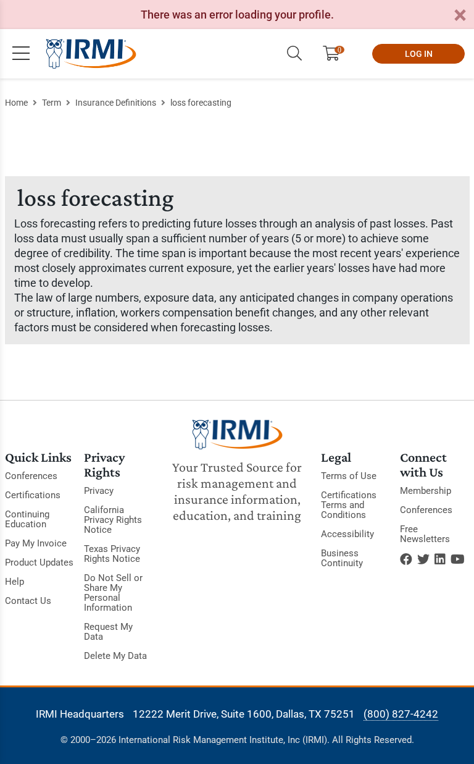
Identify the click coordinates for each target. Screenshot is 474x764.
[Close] (460, 16)
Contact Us (28, 600)
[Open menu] (21, 54)
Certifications (32, 495)
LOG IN (419, 54)
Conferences (31, 476)
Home (16, 103)
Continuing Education (27, 519)
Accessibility (347, 534)
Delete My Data (115, 655)
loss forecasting (200, 103)
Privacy (99, 490)
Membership (425, 490)
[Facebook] (406, 559)
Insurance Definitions (115, 103)
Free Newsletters (425, 534)
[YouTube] (458, 559)
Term (51, 103)
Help (14, 581)
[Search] (294, 54)
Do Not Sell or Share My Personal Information (113, 592)
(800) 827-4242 (401, 714)
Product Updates (39, 562)
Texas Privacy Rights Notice (112, 553)
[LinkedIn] (440, 559)
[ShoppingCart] (336, 54)
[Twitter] (423, 559)
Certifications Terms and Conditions (348, 505)
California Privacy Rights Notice (113, 519)
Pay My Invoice (36, 543)
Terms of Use (348, 476)
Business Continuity (342, 558)
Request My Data (108, 631)
